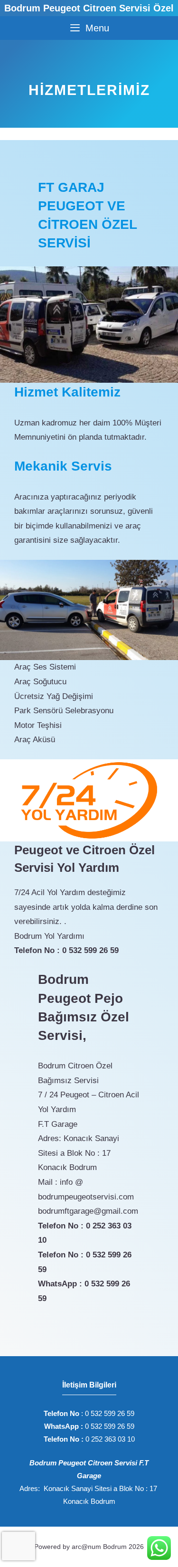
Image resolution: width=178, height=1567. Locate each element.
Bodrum (115, 1546)
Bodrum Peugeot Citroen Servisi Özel (89, 8)
